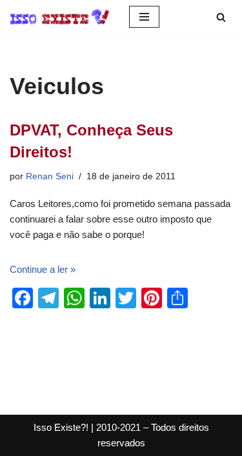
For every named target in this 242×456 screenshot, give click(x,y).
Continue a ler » (43, 269)
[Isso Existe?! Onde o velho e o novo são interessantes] (60, 17)
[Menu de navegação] (144, 17)
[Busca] (221, 17)
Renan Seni (50, 176)
